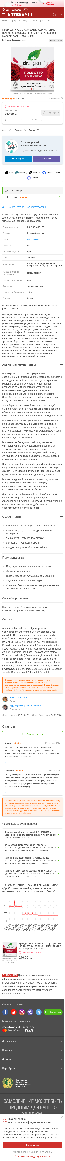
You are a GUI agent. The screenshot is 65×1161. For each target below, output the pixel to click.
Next (34, 69)
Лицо (34, 21)
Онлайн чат (55, 1012)
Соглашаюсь (62, 1116)
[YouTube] (14, 1012)
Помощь (7, 1050)
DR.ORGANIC (33, 239)
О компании (9, 1041)
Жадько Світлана (18, 697)
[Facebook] (5, 1012)
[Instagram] (22, 1012)
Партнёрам (8, 1068)
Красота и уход (20, 21)
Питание (46, 21)
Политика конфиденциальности (32, 1156)
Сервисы (7, 1059)
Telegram (20, 158)
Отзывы (15, 197)
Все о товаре (16, 190)
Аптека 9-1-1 (19, 14)
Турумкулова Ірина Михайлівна (25, 705)
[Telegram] (39, 1012)
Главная (6, 21)
